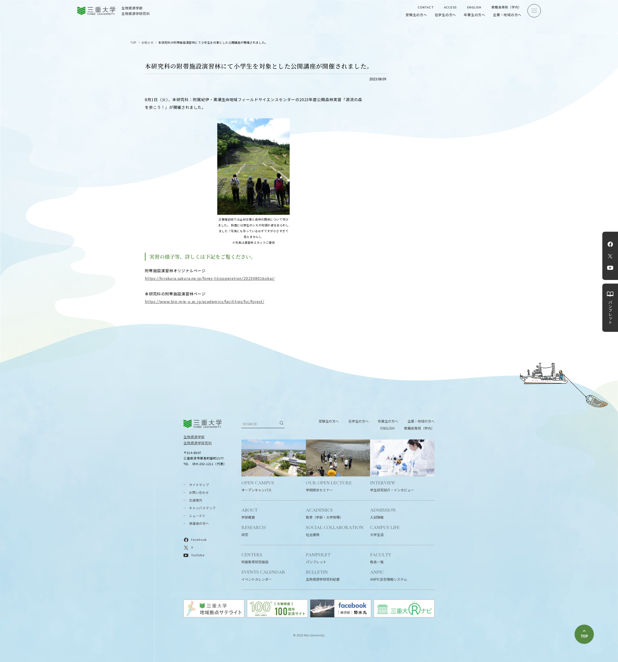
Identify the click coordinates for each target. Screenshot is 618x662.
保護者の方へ (199, 523)
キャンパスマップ (202, 508)
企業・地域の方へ (507, 14)
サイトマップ (199, 484)
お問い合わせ (199, 492)
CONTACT (426, 7)
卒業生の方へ (474, 14)
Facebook (610, 244)
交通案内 (195, 500)
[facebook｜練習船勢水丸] (340, 615)
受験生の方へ (416, 14)
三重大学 (202, 423)
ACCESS (450, 7)
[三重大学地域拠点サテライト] (213, 615)
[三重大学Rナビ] (404, 615)
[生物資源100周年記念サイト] (277, 615)
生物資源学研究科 (197, 442)
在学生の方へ (445, 14)
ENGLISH (474, 7)
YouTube (610, 268)
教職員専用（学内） (506, 7)
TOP (133, 42)
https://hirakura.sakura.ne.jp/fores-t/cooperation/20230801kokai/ (210, 278)
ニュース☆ (197, 515)
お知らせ (147, 42)
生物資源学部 (194, 436)
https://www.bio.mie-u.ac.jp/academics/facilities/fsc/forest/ (204, 301)
